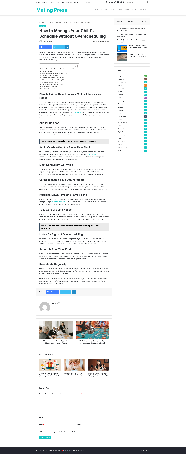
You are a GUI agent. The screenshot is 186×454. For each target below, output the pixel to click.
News (120, 10)
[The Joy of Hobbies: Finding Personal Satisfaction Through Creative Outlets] (50, 365)
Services (120, 107)
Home (52, 2)
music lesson (93, 154)
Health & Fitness (123, 82)
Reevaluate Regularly (49, 89)
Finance (120, 104)
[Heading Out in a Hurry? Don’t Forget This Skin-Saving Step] (74, 365)
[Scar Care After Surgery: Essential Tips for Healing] (122, 57)
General (120, 85)
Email (41, 424)
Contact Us (144, 10)
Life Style (48, 22)
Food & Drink (122, 116)
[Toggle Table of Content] (75, 66)
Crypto (127, 10)
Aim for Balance (47, 71)
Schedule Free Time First (50, 86)
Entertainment (122, 122)
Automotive (121, 129)
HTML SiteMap (86, 2)
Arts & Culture (122, 147)
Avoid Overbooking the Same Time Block (54, 73)
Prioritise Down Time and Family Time (53, 80)
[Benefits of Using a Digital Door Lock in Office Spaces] (122, 48)
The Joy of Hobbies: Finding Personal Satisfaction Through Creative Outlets (49, 375)
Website (78, 424)
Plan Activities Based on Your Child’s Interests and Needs (59, 69)
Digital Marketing (123, 132)
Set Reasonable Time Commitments (53, 77)
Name (41, 417)
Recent (119, 21)
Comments (143, 21)
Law (119, 113)
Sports (120, 144)
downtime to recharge (58, 202)
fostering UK (76, 112)
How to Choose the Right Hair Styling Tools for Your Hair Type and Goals (98, 375)
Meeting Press (67, 450)
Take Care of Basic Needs (50, 82)
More (134, 10)
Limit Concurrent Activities (50, 75)
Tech (112, 10)
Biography (121, 94)
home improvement (124, 101)
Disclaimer (77, 2)
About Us (69, 2)
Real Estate (121, 141)
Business (104, 10)
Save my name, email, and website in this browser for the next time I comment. (65, 432)
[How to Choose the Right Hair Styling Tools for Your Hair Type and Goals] (98, 365)
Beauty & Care (122, 135)
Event (120, 150)
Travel (120, 119)
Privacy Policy (60, 2)
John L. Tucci (46, 41)
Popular (130, 21)
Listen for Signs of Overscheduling (52, 84)
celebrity (120, 91)
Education (121, 110)
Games (120, 98)
